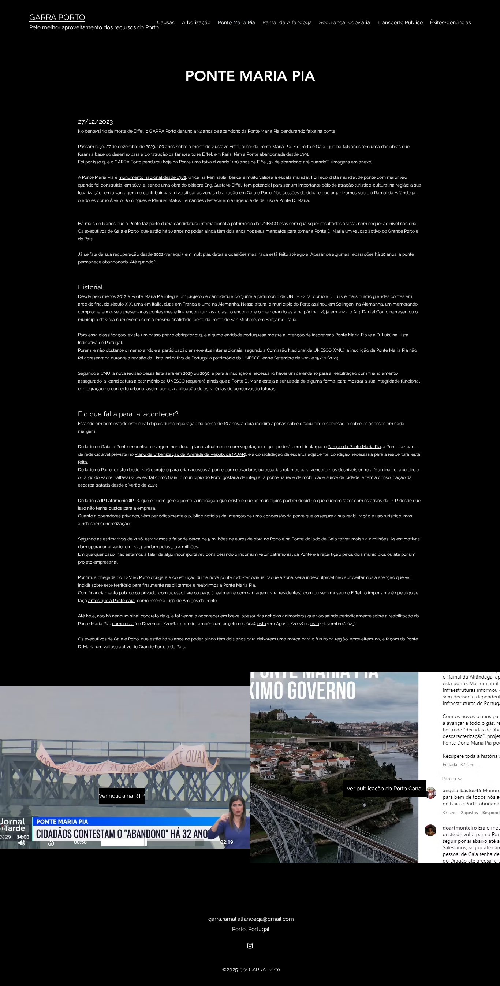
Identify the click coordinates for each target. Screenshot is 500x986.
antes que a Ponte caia (111, 600)
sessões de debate (302, 192)
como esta (123, 623)
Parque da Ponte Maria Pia (354, 446)
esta (261, 623)
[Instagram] (250, 945)
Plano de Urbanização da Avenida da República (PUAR (190, 454)
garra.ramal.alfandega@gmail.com (251, 919)
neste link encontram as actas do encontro (208, 311)
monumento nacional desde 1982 (152, 177)
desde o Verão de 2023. (133, 485)
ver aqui (173, 254)
